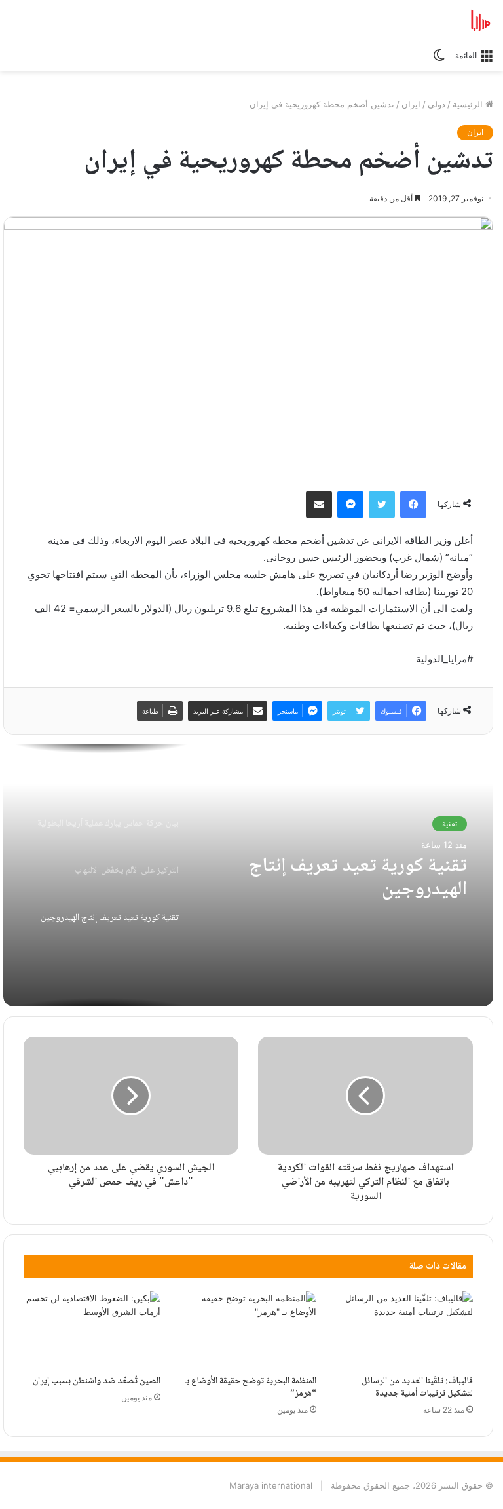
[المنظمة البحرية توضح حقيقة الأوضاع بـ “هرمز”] (248, 1330)
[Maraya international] (431, 20)
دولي (436, 104)
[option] (248, 875)
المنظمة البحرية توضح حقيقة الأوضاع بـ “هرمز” (250, 1387)
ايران (410, 104)
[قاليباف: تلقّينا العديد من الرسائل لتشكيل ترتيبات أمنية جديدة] (404, 1330)
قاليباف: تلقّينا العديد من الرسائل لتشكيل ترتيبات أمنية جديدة (417, 1387)
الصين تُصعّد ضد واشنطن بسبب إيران (96, 1381)
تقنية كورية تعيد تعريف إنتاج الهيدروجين (358, 878)
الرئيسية (469, 104)
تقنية (449, 823)
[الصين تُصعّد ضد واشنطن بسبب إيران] (92, 1330)
